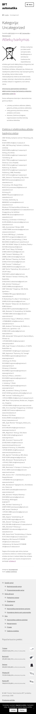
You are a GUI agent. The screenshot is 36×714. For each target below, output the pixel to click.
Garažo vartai (9, 583)
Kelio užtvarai (9, 594)
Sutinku (13, 710)
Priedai (9, 627)
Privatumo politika (8, 700)
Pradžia (6, 15)
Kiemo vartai (9, 605)
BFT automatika (9, 6)
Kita (6, 616)
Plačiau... (22, 710)
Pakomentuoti (6, 36)
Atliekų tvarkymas (15, 39)
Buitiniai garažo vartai (14, 586)
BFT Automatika (25, 33)
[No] (34, 708)
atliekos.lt (12, 561)
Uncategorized (13, 569)
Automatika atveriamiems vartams (18, 609)
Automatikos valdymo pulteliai (17, 620)
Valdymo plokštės (13, 631)
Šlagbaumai (11, 601)
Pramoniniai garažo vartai (15, 590)
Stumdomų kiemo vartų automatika (19, 612)
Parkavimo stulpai (13, 598)
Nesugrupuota (12, 623)
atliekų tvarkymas (11, 571)
